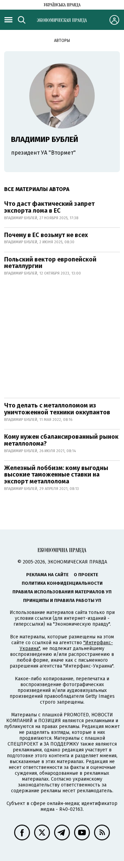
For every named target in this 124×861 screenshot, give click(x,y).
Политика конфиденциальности (62, 583)
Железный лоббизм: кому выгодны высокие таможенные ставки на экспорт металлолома (56, 474)
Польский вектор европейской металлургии (50, 263)
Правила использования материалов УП (62, 591)
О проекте (86, 574)
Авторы (62, 40)
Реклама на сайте (47, 574)
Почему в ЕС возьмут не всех (46, 235)
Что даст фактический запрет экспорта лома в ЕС (49, 207)
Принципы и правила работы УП (62, 600)
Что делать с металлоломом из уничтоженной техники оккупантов (57, 409)
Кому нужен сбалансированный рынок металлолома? (61, 440)
